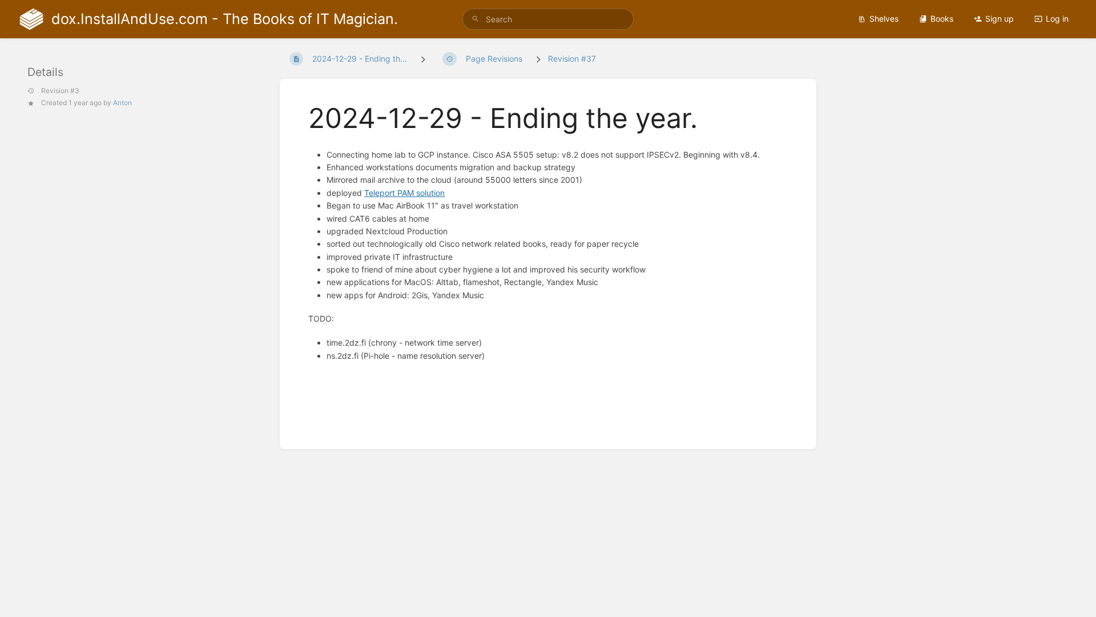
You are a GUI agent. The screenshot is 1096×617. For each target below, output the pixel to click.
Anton (122, 102)
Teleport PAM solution (404, 193)
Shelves (883, 18)
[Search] (476, 19)
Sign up (999, 18)
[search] (548, 19)
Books (941, 18)
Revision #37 (572, 58)
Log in (1057, 18)
